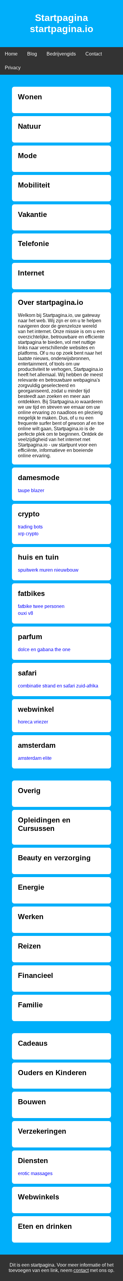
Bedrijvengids (61, 53)
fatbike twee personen (41, 606)
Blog (32, 53)
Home (11, 53)
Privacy (13, 67)
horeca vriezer (33, 721)
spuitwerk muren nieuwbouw (48, 570)
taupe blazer (31, 490)
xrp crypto (28, 533)
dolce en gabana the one (44, 649)
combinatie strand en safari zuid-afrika (58, 685)
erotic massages (35, 1173)
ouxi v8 (25, 613)
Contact (93, 53)
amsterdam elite (35, 758)
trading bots (30, 526)
